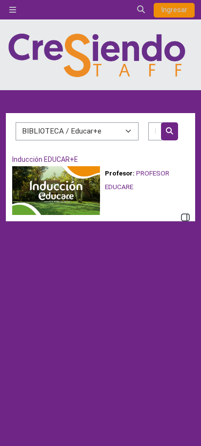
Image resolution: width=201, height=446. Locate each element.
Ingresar (174, 9)
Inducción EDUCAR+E (45, 159)
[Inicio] (96, 55)
